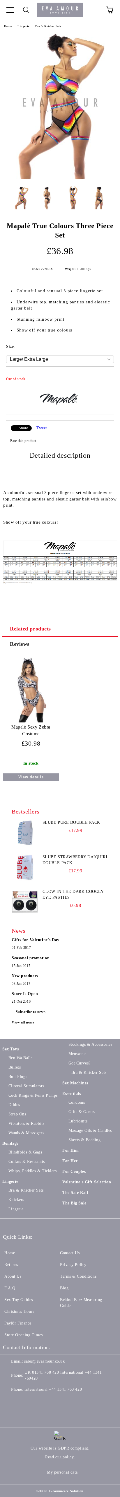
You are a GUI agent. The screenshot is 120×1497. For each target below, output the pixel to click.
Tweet (41, 428)
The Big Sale (74, 1203)
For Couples (74, 1171)
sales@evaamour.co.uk (44, 1361)
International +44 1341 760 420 (53, 1389)
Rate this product (23, 441)
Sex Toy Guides (18, 1300)
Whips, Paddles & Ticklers (32, 1171)
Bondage (10, 1143)
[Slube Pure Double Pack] (25, 833)
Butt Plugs (17, 1076)
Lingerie (23, 26)
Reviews (19, 644)
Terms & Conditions (78, 1276)
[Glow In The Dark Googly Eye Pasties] (25, 902)
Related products (30, 629)
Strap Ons (17, 1114)
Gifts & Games (81, 1112)
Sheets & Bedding (84, 1140)
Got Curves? (79, 1063)
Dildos (14, 1105)
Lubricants (77, 1121)
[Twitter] (23, 1401)
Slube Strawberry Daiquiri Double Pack (75, 860)
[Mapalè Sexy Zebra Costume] (30, 721)
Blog (64, 1288)
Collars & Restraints (26, 1161)
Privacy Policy (73, 1264)
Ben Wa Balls (20, 1058)
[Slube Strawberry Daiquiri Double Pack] (25, 867)
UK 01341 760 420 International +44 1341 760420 (63, 1375)
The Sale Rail (75, 1192)
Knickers (16, 1199)
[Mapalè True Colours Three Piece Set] (60, 177)
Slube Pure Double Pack (71, 822)
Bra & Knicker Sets (48, 26)
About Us (12, 1276)
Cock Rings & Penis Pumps (33, 1095)
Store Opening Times (23, 1335)
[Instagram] (36, 1401)
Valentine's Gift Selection (86, 1182)
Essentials (71, 1093)
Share (23, 428)
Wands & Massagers (26, 1133)
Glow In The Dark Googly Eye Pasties (73, 894)
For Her (70, 1161)
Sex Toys (10, 1049)
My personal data (62, 1472)
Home (8, 26)
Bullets (14, 1067)
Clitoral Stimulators (26, 1086)
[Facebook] (10, 1401)
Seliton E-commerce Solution (60, 1491)
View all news (23, 1022)
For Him (70, 1150)
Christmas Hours (19, 1311)
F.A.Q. (10, 1288)
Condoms (76, 1102)
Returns (11, 1264)
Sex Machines (75, 1083)
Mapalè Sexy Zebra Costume (30, 730)
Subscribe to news (31, 1012)
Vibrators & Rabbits (26, 1123)
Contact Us (70, 1253)
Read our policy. (60, 1457)
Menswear (77, 1054)
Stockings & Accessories (90, 1044)
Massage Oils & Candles (90, 1130)
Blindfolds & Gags (25, 1152)
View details (31, 777)
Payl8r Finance (17, 1323)
